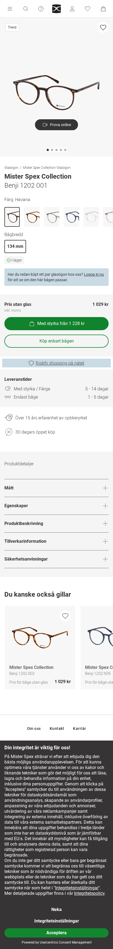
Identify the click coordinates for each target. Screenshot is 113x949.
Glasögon (11, 167)
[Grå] (51, 217)
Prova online (60, 125)
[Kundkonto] (72, 8)
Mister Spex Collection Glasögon (46, 167)
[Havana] (12, 217)
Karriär (79, 728)
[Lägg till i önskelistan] (103, 27)
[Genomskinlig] (91, 217)
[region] (56, 649)
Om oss (34, 728)
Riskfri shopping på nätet (60, 363)
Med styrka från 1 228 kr (60, 323)
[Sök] (25, 8)
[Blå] (71, 217)
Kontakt (57, 728)
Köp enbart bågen (56, 341)
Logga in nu (94, 274)
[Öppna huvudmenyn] (9, 8)
